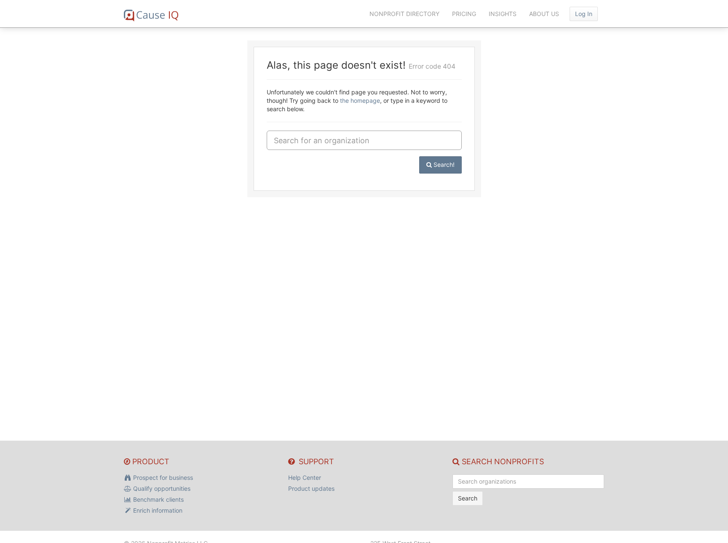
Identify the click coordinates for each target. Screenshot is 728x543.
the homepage (360, 100)
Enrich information (156, 510)
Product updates (311, 488)
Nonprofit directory (404, 13)
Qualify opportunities (160, 488)
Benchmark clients (157, 499)
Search (467, 498)
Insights (503, 13)
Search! (443, 164)
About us (544, 13)
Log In (583, 13)
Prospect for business (162, 477)
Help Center (304, 477)
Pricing (464, 13)
